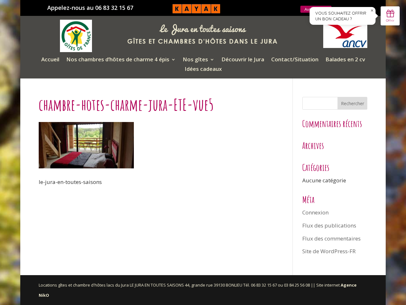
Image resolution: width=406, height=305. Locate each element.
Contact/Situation (294, 60)
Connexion (315, 212)
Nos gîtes (195, 60)
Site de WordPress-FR (329, 251)
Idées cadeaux (203, 69)
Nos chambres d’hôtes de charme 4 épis (117, 60)
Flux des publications (329, 225)
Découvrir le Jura (242, 60)
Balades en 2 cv (345, 60)
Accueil (50, 60)
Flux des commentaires (331, 238)
